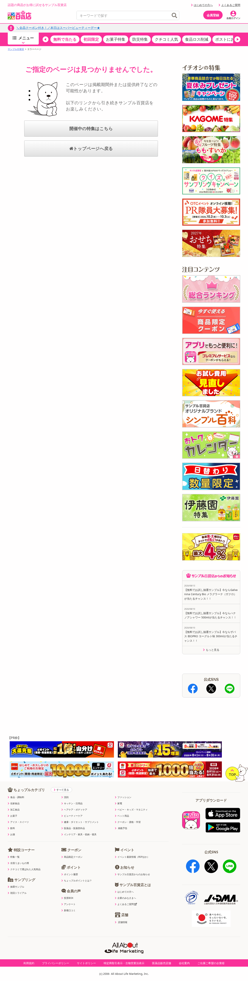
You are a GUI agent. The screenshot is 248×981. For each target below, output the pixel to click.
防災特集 (140, 39)
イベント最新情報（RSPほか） (133, 857)
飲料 (12, 828)
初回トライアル (18, 893)
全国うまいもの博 (19, 863)
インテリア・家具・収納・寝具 (80, 834)
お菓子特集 (115, 39)
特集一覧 (15, 857)
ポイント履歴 (71, 874)
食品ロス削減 (196, 39)
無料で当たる (65, 39)
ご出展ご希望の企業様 (211, 963)
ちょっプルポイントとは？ (78, 880)
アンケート (70, 904)
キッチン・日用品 (73, 803)
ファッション (124, 797)
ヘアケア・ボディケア (75, 810)
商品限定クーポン (73, 857)
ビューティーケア (73, 816)
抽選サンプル (17, 887)
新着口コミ (70, 910)
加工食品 (15, 810)
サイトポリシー (86, 963)
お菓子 (13, 816)
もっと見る (212, 649)
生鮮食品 (15, 803)
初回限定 (91, 39)
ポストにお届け (228, 39)
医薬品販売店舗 (161, 963)
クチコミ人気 (166, 39)
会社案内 (184, 963)
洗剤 (66, 797)
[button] (45, 39)
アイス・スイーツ (19, 822)
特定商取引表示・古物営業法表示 (124, 963)
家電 (119, 803)
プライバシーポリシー (55, 963)
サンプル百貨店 (16, 49)
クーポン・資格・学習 (129, 822)
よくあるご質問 (230, 5)
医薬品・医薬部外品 (74, 828)
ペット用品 (123, 816)
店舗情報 (122, 922)
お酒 (12, 834)
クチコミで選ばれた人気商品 (25, 869)
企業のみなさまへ (126, 898)
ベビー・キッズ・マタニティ (132, 810)
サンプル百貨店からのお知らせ (133, 874)
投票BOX (68, 898)
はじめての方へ (203, 5)
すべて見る (62, 789)
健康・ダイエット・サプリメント (81, 822)
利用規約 (28, 963)
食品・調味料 (17, 797)
